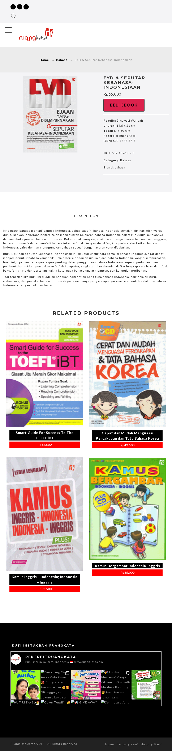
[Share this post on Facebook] (118, 182)
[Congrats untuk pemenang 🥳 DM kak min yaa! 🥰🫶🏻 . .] (86, 684)
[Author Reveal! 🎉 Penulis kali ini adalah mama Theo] (25, 684)
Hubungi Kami (151, 744)
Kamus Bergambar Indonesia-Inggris (127, 566)
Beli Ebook (124, 105)
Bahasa (62, 60)
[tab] (86, 216)
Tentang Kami (127, 744)
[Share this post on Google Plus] (136, 182)
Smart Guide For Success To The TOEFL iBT (45, 435)
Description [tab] (86, 216)
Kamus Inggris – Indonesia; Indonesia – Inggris (44, 579)
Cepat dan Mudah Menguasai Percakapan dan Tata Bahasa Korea (127, 435)
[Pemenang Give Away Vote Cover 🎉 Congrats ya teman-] (56, 684)
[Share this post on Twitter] (127, 182)
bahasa (120, 167)
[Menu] (8, 30)
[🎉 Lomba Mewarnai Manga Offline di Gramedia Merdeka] (116, 684)
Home (44, 60)
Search (13, 16)
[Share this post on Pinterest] (145, 182)
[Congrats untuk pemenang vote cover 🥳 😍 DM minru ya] (146, 684)
